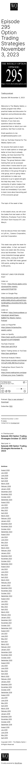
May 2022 (4, 607)
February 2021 (6, 647)
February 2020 (6, 679)
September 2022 (6, 596)
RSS (10, 406)
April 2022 (4, 609)
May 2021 (4, 639)
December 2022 (6, 588)
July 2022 (4, 601)
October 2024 (5, 529)
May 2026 (4, 478)
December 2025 (6, 491)
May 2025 (4, 510)
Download (4, 402)
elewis (5, 421)
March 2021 (5, 644)
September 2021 (6, 628)
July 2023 (4, 569)
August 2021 (5, 631)
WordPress (18, 763)
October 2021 (5, 625)
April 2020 (4, 674)
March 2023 (5, 580)
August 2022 (5, 599)
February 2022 (6, 615)
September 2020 (6, 660)
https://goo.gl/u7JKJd (9, 346)
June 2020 (4, 668)
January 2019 (5, 714)
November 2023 (6, 558)
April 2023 (4, 577)
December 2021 (6, 620)
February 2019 (6, 711)
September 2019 (6, 692)
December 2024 (6, 524)
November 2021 (6, 623)
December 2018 (6, 716)
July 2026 (4, 473)
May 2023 (4, 574)
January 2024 (5, 553)
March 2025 (5, 516)
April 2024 (4, 545)
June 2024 (4, 540)
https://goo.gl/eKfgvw (9, 353)
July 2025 (4, 505)
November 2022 (6, 591)
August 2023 (5, 566)
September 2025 (6, 500)
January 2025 (5, 521)
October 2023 (5, 561)
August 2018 (5, 727)
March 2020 (5, 676)
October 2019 (5, 690)
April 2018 (4, 738)
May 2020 (4, 671)
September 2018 (6, 724)
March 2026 (5, 483)
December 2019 (6, 684)
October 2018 (5, 722)
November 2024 (6, 526)
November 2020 (6, 655)
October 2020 (5, 657)
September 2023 (6, 564)
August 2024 (5, 534)
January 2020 (5, 682)
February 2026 (6, 486)
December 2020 (6, 652)
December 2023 (6, 556)
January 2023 (5, 585)
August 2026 (5, 470)
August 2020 (5, 663)
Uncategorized (15, 423)
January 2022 (5, 617)
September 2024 (6, 532)
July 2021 (4, 633)
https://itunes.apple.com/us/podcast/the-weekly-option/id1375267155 (14, 286)
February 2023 (6, 582)
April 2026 (4, 481)
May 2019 (4, 703)
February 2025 (6, 518)
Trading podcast (7, 93)
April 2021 (4, 641)
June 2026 (4, 475)
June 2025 (4, 508)
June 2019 (4, 700)
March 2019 (5, 708)
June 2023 (4, 572)
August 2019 (5, 695)
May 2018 (4, 735)
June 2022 (4, 604)
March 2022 (5, 612)
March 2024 (5, 548)
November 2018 (6, 719)
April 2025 (4, 513)
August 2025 (5, 502)
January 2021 (5, 649)
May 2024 (4, 542)
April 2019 (4, 706)
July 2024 (4, 537)
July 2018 (4, 730)
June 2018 (4, 732)
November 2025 (6, 494)
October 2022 (5, 593)
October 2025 (5, 497)
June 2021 (4, 636)
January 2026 (5, 489)
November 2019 (6, 687)
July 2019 (4, 698)
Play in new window (15, 399)
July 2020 (4, 665)
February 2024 (6, 550)
